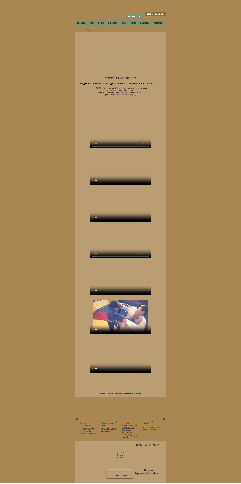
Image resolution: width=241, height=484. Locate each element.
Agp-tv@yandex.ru (148, 473)
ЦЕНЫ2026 (120, 454)
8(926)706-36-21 (155, 14)
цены (133, 23)
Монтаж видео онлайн (149, 422)
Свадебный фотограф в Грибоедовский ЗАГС (110, 423)
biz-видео (112, 23)
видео (101, 23)
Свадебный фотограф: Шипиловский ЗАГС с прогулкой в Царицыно (131, 425)
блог (91, 23)
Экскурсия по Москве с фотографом (86, 423)
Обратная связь (134, 16)
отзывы (158, 23)
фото (124, 23)
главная (81, 23)
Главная (82, 30)
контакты (144, 23)
